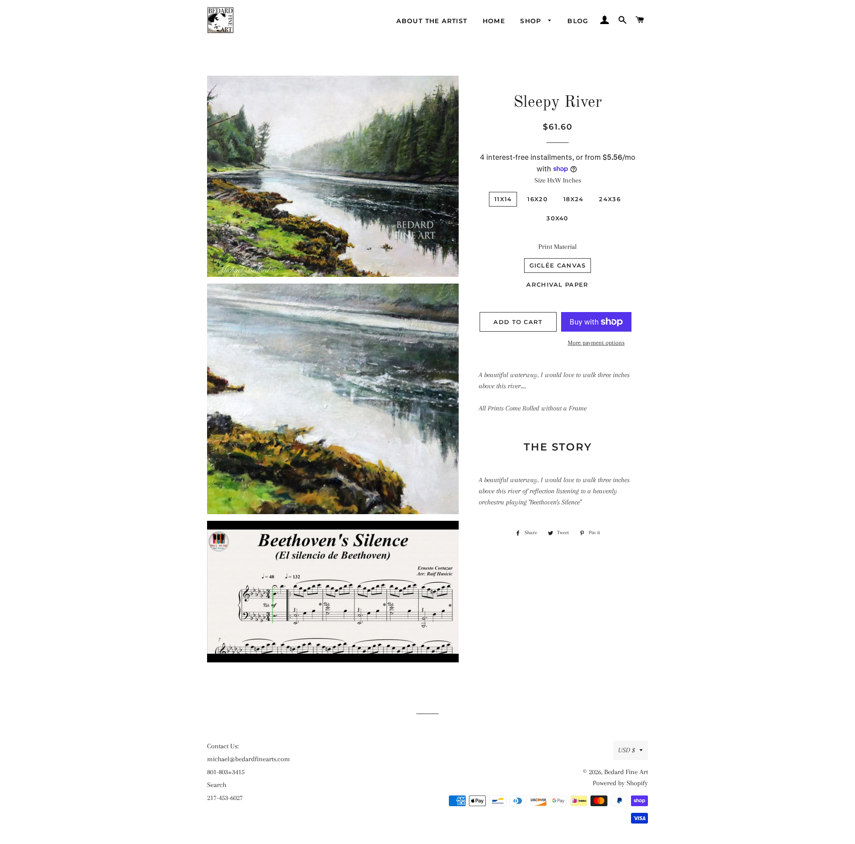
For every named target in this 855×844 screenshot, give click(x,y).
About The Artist (431, 21)
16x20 (537, 199)
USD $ (626, 750)
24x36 (610, 199)
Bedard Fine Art (626, 772)
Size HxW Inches (557, 180)
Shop (532, 21)
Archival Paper (557, 284)
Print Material (557, 247)
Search (216, 785)
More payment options (596, 342)
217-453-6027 (225, 798)
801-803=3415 (225, 772)
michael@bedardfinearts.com (248, 759)
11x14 (503, 199)
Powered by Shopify (620, 783)
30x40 (557, 218)
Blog (578, 21)
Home (494, 21)
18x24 (573, 199)
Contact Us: (223, 746)
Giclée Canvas (557, 265)
